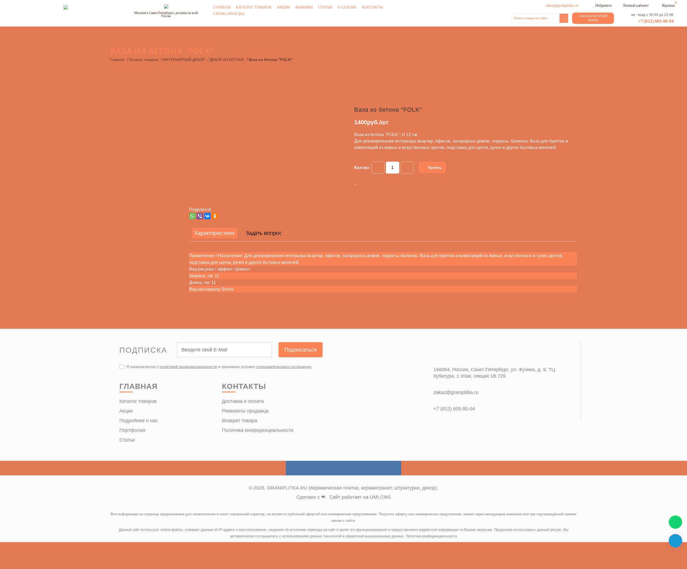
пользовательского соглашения (284, 366)
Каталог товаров (253, 7)
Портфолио (132, 430)
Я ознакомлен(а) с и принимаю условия (219, 366)
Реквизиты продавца (245, 411)
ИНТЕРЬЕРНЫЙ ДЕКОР (184, 59)
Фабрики (304, 7)
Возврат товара (239, 420)
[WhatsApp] (192, 216)
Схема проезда (228, 14)
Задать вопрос (264, 232)
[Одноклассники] (215, 216)
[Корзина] (658, 5)
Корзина (668, 5)
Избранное (603, 5)
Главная (222, 7)
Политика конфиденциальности (257, 430)
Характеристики (215, 232)
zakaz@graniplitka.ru (455, 392)
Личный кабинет (635, 5)
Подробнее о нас (138, 420)
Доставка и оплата (243, 401)
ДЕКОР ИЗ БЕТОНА (227, 59)
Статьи (325, 7)
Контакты (372, 7)
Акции (283, 7)
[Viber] (200, 216)
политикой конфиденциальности (188, 366)
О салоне (347, 7)
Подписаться (300, 350)
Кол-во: (362, 167)
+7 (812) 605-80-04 (656, 21)
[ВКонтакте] (207, 216)
